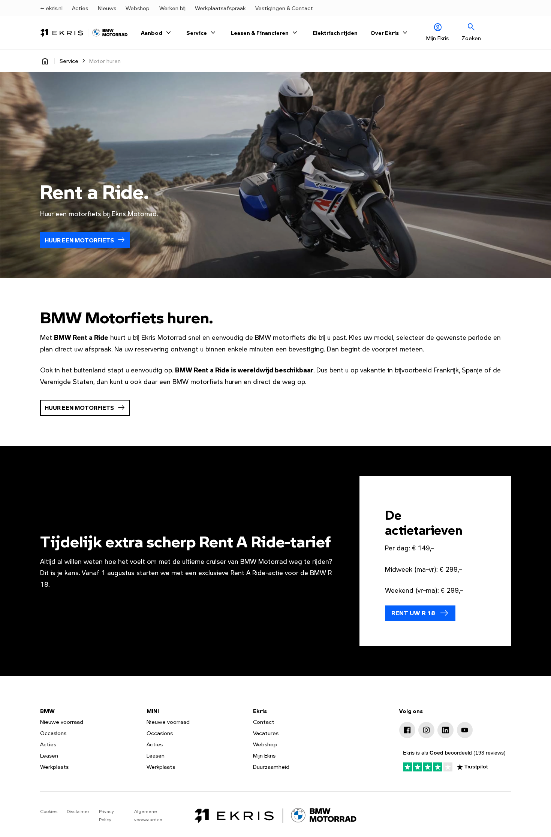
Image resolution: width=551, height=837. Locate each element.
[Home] (84, 33)
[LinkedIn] (445, 730)
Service (69, 60)
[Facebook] (407, 730)
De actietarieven (424, 522)
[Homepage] (45, 61)
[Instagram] (426, 730)
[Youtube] (465, 730)
